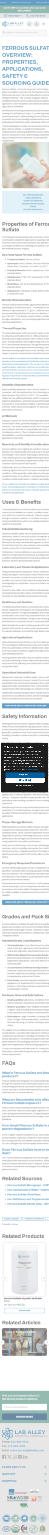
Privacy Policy (32, 770)
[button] (24, 785)
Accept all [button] (25, 775)
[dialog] (24, 767)
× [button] (44, 746)
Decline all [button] (25, 780)
